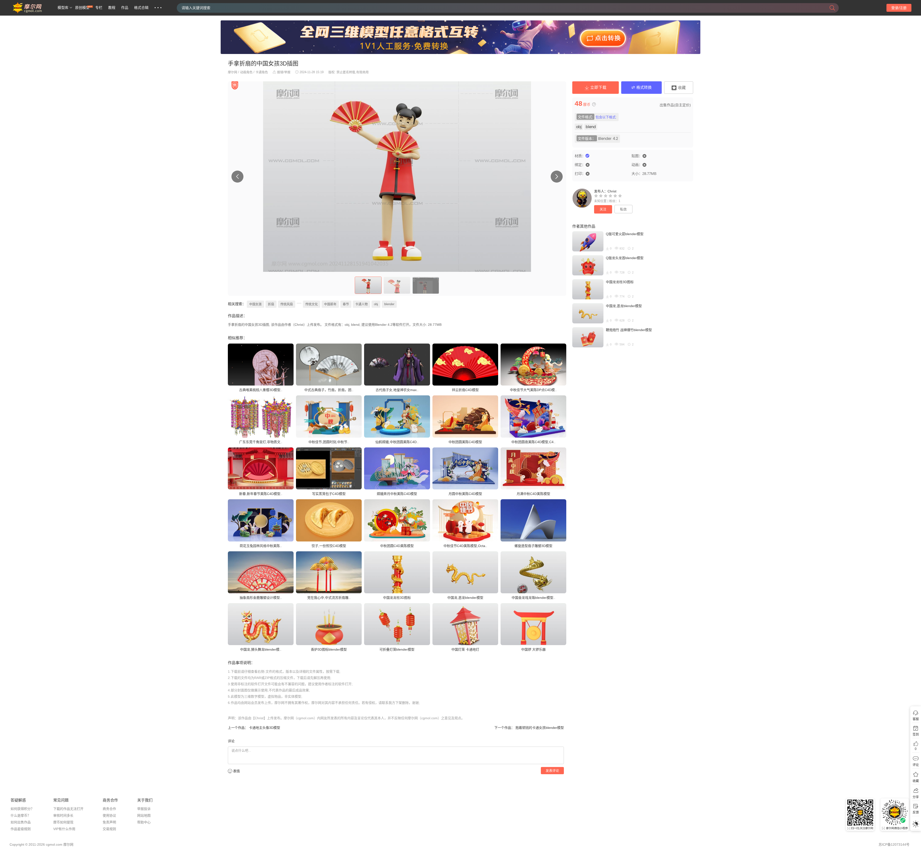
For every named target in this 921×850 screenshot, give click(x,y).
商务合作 (109, 809)
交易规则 (109, 829)
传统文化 (311, 304)
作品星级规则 (21, 829)
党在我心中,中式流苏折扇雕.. (328, 598)
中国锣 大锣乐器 (533, 649)
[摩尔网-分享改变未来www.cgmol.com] (33, 12)
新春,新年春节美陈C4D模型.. (260, 494)
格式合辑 (141, 8)
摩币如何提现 (63, 822)
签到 (916, 734)
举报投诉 (144, 809)
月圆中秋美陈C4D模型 (465, 494)
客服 (916, 718)
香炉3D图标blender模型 (329, 649)
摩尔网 (232, 72)
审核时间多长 (63, 815)
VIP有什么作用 (64, 829)
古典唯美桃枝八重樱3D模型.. (260, 390)
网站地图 (144, 815)
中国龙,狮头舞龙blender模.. (260, 649)
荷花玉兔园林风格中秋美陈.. (261, 546)
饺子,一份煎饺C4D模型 (329, 546)
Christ (612, 191)
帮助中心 (144, 822)
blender (389, 304)
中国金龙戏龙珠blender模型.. (533, 598)
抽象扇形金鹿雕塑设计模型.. (261, 598)
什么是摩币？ (21, 815)
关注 (603, 209)
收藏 (916, 780)
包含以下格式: (606, 117)
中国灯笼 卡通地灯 (465, 649)
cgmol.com (54, 844)
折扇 (271, 304)
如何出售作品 (21, 822)
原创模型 (82, 8)
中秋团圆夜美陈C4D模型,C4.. (533, 442)
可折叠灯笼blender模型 (396, 649)
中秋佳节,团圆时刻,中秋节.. (328, 442)
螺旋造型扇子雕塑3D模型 (533, 546)
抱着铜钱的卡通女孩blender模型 (539, 728)
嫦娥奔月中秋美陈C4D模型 (397, 494)
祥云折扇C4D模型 (465, 390)
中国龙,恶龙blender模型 (465, 598)
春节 (346, 304)
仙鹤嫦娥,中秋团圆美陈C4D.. (397, 442)
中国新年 (330, 304)
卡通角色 (261, 72)
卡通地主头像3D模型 (264, 728)
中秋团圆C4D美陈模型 (397, 546)
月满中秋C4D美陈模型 (533, 494)
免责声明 (109, 822)
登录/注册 (899, 8)
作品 (124, 8)
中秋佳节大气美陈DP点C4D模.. (533, 390)
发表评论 (552, 771)
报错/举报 (283, 72)
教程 (111, 8)
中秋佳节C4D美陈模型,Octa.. (465, 546)
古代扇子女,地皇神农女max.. (397, 390)
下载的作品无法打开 (68, 809)
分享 (916, 796)
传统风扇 (286, 304)
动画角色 (246, 72)
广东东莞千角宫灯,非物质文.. (260, 442)
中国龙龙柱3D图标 (397, 598)
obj (376, 304)
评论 (916, 764)
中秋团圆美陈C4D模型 (465, 442)
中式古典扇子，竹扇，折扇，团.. (328, 390)
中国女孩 (255, 304)
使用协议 (109, 815)
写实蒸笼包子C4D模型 (329, 494)
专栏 (98, 8)
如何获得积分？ (22, 809)
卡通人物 (361, 304)
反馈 (916, 812)
